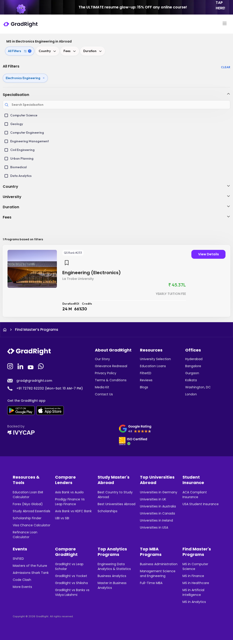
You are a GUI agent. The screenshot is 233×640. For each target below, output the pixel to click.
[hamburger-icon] (224, 24)
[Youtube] (31, 365)
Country (45, 51)
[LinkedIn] (21, 365)
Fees (67, 51)
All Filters (19, 51)
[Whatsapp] (41, 365)
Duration (89, 51)
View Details (208, 254)
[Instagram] (10, 365)
